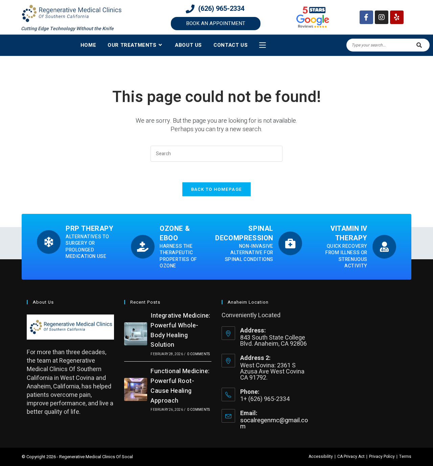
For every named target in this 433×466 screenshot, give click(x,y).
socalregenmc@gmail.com (274, 423)
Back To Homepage (216, 189)
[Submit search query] (419, 45)
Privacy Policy (382, 456)
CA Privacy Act (351, 456)
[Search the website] (388, 44)
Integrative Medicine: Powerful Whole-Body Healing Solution (180, 330)
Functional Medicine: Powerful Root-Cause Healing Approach (180, 386)
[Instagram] (381, 17)
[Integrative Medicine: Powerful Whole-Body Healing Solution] (135, 333)
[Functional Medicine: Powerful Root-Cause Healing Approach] (135, 389)
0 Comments (198, 354)
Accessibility (321, 456)
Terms (405, 456)
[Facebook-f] (366, 17)
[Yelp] (397, 17)
